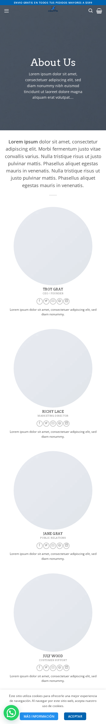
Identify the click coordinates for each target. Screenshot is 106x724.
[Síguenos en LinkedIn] (66, 301)
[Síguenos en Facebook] (40, 301)
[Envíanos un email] (53, 301)
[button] (6, 11)
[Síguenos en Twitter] (46, 301)
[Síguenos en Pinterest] (60, 301)
